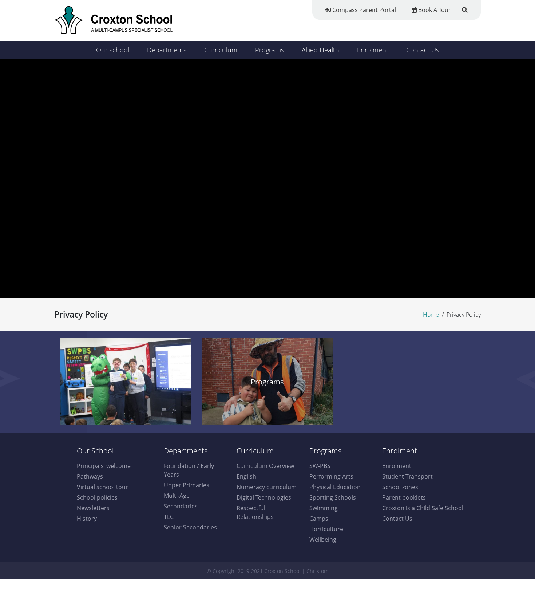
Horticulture (326, 529)
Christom (317, 571)
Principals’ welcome (104, 466)
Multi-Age (177, 496)
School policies (97, 497)
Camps (318, 519)
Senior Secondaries (190, 527)
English (246, 476)
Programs (269, 49)
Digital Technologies (264, 497)
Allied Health (320, 49)
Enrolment (372, 49)
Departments (166, 49)
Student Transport (407, 476)
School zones (400, 487)
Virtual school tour (102, 487)
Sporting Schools (332, 497)
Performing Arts (331, 476)
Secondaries (181, 506)
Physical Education (335, 487)
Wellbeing (322, 540)
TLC (169, 517)
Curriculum (220, 49)
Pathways (90, 476)
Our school (112, 49)
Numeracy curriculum (267, 487)
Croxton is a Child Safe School (422, 508)
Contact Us (422, 49)
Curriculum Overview (265, 466)
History (87, 519)
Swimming (323, 508)
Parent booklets (404, 497)
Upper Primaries (186, 485)
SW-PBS (319, 466)
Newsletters (93, 508)
